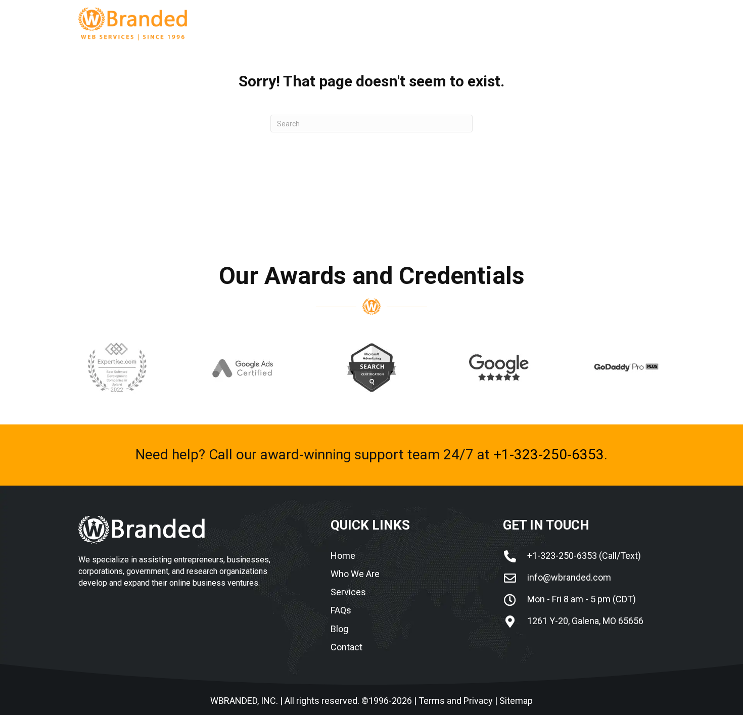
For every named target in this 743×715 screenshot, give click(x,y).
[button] (534, 25)
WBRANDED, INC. (244, 700)
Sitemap (516, 700)
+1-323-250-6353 (548, 454)
